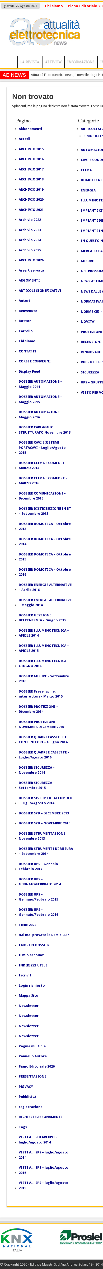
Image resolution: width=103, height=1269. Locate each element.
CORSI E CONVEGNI (35, 361)
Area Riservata (31, 270)
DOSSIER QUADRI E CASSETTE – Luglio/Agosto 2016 (44, 755)
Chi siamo (54, 6)
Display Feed (29, 371)
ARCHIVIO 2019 (31, 189)
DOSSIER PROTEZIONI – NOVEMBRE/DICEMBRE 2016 (41, 724)
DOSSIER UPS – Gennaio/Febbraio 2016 (38, 912)
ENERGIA (88, 190)
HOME (10, 62)
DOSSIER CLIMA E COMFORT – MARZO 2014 (43, 465)
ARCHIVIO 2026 (31, 260)
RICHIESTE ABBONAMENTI (41, 1117)
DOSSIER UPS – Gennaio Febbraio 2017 (38, 866)
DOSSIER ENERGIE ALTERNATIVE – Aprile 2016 (45, 587)
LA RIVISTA (29, 62)
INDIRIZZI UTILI (33, 965)
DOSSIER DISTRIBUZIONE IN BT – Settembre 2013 (45, 511)
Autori (24, 301)
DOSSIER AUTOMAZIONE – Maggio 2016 (40, 414)
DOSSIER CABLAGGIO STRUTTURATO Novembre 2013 (45, 429)
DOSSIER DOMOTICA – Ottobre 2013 (45, 526)
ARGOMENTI (29, 280)
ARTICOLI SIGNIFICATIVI (40, 291)
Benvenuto (28, 311)
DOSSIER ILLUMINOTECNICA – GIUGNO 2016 (44, 663)
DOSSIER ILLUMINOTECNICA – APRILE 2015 (44, 648)
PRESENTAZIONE (32, 1076)
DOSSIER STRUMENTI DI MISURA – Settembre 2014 (46, 851)
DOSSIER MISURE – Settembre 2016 (44, 678)
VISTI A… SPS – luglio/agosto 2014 (43, 1154)
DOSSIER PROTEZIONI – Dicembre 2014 (38, 709)
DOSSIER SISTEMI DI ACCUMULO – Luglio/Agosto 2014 (45, 800)
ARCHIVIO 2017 (31, 169)
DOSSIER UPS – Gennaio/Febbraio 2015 (38, 897)
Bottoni (25, 321)
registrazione (31, 1107)
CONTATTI (27, 351)
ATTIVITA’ (53, 62)
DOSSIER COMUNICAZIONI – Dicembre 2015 (42, 496)
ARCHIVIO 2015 (31, 149)
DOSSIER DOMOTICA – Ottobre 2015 (45, 556)
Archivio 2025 (30, 250)
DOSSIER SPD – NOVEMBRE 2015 (44, 823)
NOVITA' (88, 322)
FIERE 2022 (27, 925)
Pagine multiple (32, 1046)
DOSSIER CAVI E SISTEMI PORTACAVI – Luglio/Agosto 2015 (42, 447)
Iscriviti (25, 975)
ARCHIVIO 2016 (31, 159)
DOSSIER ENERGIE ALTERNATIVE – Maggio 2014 (45, 602)
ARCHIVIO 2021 (31, 210)
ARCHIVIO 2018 (31, 179)
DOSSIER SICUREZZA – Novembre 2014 (37, 770)
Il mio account (31, 955)
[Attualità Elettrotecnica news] (42, 42)
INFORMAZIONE (81, 62)
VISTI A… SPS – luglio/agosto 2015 (43, 1185)
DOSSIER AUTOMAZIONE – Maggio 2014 (40, 384)
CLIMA (86, 170)
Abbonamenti (30, 129)
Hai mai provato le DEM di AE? (44, 935)
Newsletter (29, 1006)
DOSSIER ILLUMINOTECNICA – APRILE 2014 (44, 633)
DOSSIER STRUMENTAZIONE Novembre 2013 (42, 836)
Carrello (26, 331)
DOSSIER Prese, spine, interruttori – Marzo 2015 (41, 694)
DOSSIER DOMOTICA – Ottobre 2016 (45, 572)
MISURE (87, 261)
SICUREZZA (90, 372)
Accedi (24, 139)
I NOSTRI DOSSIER (34, 945)
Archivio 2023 (30, 230)
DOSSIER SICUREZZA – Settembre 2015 (37, 785)
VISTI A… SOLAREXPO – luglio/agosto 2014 (38, 1139)
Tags (23, 1127)
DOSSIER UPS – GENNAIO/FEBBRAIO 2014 (40, 881)
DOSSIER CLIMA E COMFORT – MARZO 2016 (43, 480)
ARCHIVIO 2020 (31, 199)
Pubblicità (27, 1097)
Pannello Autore (33, 1056)
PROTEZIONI (91, 332)
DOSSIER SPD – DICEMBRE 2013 (44, 813)
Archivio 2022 (30, 220)
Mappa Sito (28, 995)
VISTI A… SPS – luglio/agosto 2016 (43, 1170)
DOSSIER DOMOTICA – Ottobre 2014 (45, 541)
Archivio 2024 (30, 240)
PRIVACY (26, 1087)
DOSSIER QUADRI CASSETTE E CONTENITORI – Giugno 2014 (43, 739)
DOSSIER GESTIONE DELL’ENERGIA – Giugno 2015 (42, 617)
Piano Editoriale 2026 (37, 1066)
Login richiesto (32, 985)
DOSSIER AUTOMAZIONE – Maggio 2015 (40, 399)
